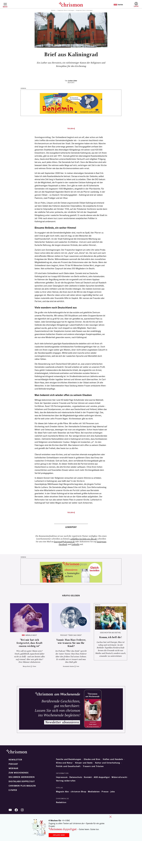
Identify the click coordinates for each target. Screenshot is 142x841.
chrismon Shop (78, 791)
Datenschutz (75, 777)
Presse (105, 791)
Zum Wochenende (19, 773)
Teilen (70, 129)
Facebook (63, 544)
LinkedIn (75, 544)
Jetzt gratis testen (59, 835)
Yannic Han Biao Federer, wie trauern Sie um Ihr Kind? (71, 643)
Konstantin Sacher (68, 666)
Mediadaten (94, 791)
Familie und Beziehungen (68, 759)
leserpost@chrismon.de (64, 541)
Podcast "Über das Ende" (71, 635)
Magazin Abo (62, 791)
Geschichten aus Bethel (110, 633)
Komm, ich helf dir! (110, 637)
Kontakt (88, 777)
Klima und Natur (64, 763)
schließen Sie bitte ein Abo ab (83, 538)
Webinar (13, 768)
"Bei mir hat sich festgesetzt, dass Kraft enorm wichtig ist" (29, 643)
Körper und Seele (84, 763)
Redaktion (61, 802)
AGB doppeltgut (102, 777)
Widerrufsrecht (119, 777)
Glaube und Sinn (92, 759)
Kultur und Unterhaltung (107, 763)
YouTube (10, 809)
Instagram (101, 541)
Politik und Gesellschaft (68, 766)
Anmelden (136, 4)
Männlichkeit (31, 635)
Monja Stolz (26, 666)
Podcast (13, 764)
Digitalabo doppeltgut (22, 781)
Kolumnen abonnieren (22, 777)
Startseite (53, 10)
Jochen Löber (72, 81)
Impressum (62, 777)
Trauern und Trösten (93, 766)
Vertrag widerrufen (66, 781)
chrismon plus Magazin (22, 786)
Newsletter (15, 759)
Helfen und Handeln (113, 759)
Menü (5, 7)
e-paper (13, 790)
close (110, 817)
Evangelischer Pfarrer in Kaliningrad (65, 10)
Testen (118, 4)
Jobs (112, 791)
